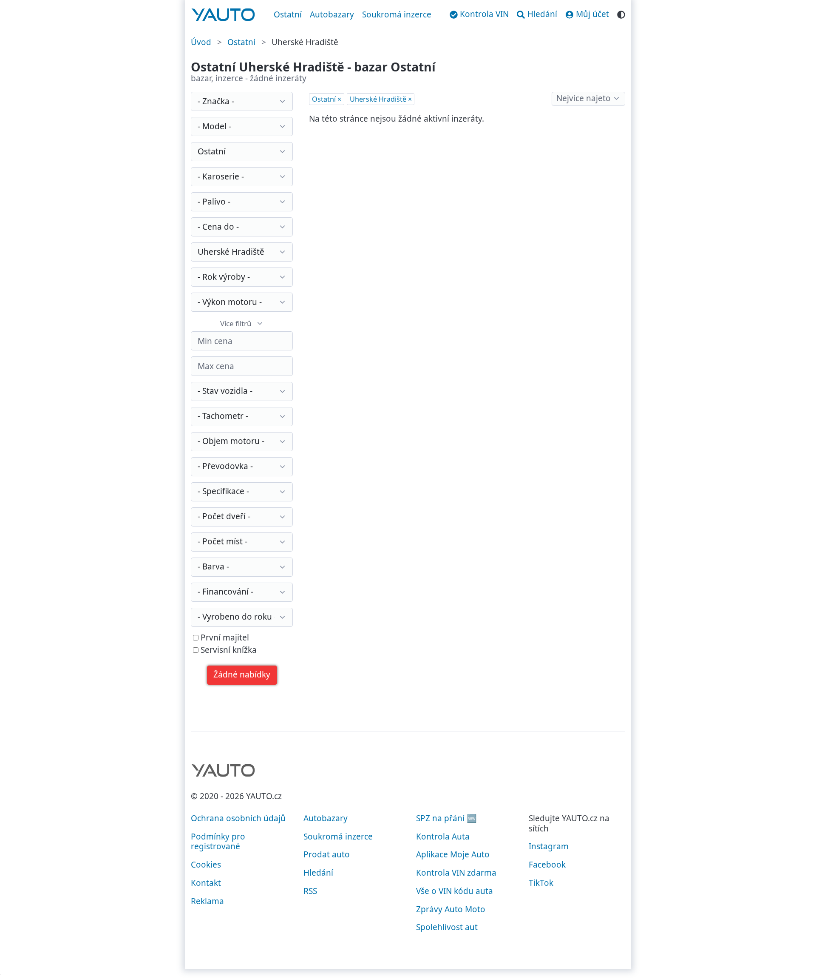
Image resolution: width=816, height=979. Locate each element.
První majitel (223, 638)
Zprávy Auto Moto (450, 909)
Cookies (206, 864)
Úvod (201, 42)
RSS (310, 890)
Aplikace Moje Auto (453, 854)
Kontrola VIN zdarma (456, 872)
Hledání (318, 872)
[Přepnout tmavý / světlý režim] (621, 13)
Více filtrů (236, 323)
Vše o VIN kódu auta (454, 890)
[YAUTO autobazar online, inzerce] (223, 15)
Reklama (207, 901)
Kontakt (206, 882)
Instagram (549, 846)
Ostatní (288, 14)
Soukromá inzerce (396, 14)
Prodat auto (326, 854)
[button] (242, 675)
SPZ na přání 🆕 (446, 818)
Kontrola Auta (443, 836)
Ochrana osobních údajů (238, 818)
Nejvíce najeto (583, 98)
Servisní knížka (227, 650)
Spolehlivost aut (447, 927)
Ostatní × (326, 99)
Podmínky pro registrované (218, 841)
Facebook (547, 864)
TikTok (541, 882)
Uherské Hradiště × (381, 99)
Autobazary (332, 14)
